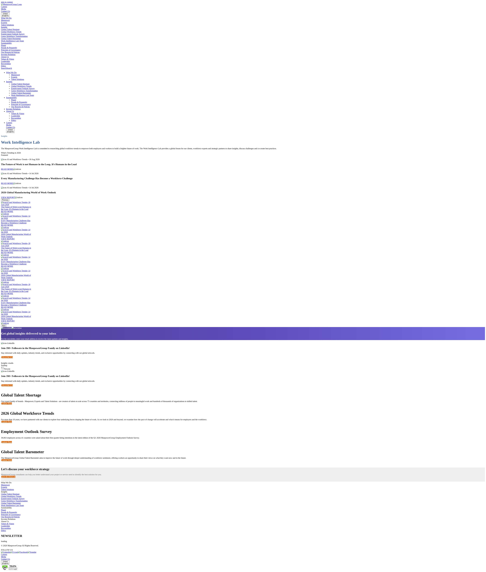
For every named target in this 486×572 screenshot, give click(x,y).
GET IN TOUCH (8, 477)
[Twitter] (14, 552)
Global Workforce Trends (11, 496)
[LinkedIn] (5, 552)
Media (3, 9)
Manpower (5, 485)
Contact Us (5, 11)
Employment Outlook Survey (13, 499)
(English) (5, 15)
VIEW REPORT (8, 197)
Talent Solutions (7, 489)
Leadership (5, 526)
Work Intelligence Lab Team (12, 505)
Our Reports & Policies (10, 517)
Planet (3, 510)
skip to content (7, 2)
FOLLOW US (7, 357)
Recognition (6, 528)
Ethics (3, 530)
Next (3, 326)
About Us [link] (5, 521)
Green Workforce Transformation (14, 501)
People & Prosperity (9, 512)
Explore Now (6, 404)
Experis (4, 487)
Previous (5, 200)
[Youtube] (32, 552)
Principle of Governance (11, 514)
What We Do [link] (6, 483)
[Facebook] (23, 552)
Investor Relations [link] (8, 519)
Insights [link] (4, 492)
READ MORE (7, 169)
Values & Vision (7, 524)
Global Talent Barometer (11, 503)
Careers (4, 7)
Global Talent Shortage (10, 494)
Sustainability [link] (6, 508)
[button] (245, 72)
